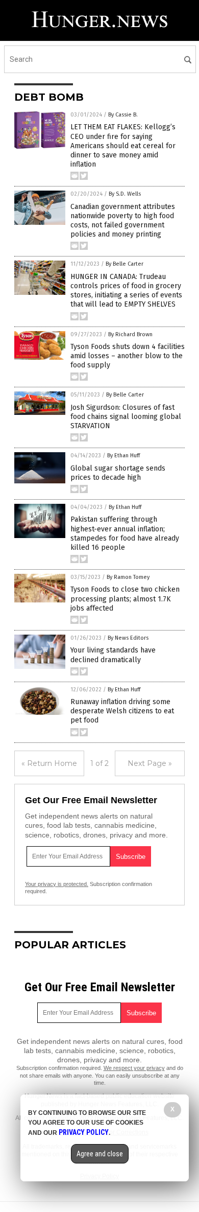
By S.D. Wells (125, 194)
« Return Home (49, 763)
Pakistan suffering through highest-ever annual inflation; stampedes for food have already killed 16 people (124, 533)
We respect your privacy (134, 1068)
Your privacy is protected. (56, 884)
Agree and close (100, 1154)
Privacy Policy (84, 1132)
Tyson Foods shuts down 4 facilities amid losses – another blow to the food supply (127, 355)
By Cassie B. (123, 114)
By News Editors (128, 638)
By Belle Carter (124, 264)
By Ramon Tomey (128, 577)
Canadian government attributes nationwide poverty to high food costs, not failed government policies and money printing (122, 220)
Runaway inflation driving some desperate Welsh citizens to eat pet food (122, 711)
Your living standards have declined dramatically (113, 655)
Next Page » (150, 763)
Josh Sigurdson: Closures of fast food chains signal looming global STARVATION (125, 416)
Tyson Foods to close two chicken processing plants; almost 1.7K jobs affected (125, 598)
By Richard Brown (130, 334)
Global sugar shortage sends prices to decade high (117, 473)
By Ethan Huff (123, 455)
